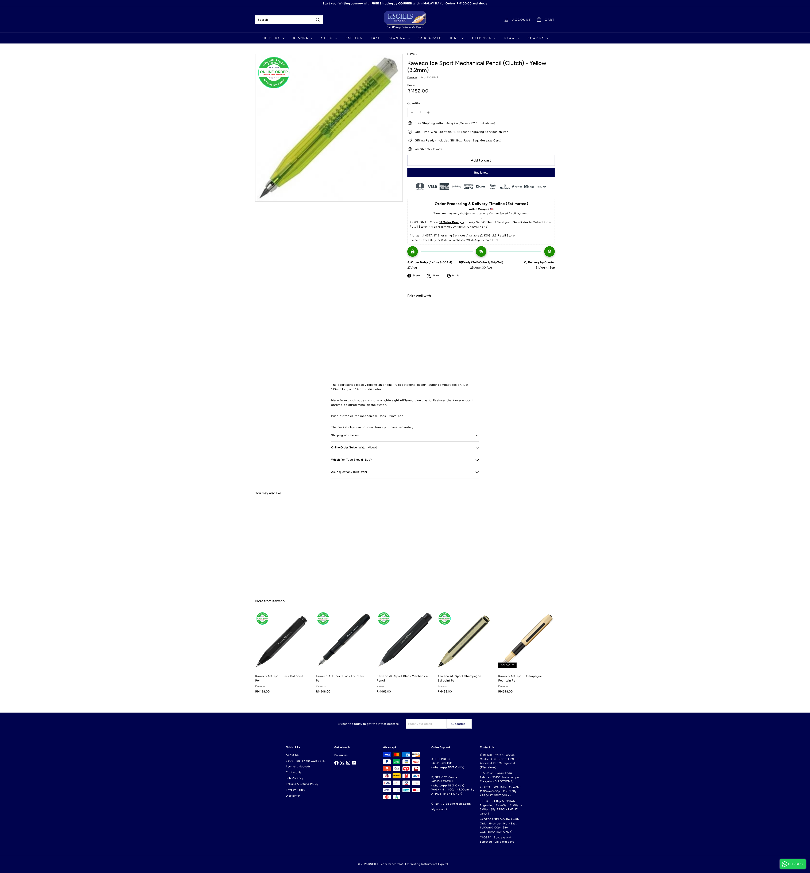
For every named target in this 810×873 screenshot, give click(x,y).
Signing (398, 38)
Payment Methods (298, 766)
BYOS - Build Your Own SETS (305, 760)
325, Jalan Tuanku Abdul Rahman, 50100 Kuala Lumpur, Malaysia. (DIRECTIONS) (500, 777)
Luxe (375, 38)
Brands (301, 38)
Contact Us (293, 772)
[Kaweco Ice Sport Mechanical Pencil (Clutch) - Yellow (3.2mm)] (481, 316)
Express (354, 38)
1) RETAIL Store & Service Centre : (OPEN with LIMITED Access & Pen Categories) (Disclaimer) (500, 761)
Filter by (271, 38)
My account (439, 809)
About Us (292, 754)
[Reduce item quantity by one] (412, 112)
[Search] (318, 19)
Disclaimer (293, 795)
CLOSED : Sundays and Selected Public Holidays (497, 839)
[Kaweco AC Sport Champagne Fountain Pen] (526, 654)
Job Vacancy (295, 778)
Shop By (536, 38)
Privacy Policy (295, 789)
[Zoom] (328, 127)
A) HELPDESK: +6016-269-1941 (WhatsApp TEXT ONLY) (447, 763)
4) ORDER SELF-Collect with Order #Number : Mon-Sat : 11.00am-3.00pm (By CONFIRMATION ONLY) (499, 825)
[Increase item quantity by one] (428, 112)
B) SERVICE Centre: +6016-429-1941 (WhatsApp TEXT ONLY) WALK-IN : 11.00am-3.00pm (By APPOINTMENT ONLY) (452, 785)
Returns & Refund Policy (302, 784)
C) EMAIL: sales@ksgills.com (451, 803)
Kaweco (278, 601)
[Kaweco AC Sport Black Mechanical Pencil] (405, 654)
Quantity (413, 103)
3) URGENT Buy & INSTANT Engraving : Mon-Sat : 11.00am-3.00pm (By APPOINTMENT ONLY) (501, 807)
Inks (455, 38)
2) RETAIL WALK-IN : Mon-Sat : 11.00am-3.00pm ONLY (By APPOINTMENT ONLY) (501, 791)
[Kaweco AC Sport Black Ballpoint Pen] (283, 654)
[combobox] (289, 19)
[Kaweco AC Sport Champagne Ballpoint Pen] (465, 654)
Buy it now (481, 172)
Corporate (429, 38)
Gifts (327, 38)
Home (411, 53)
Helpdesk (482, 38)
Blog (510, 38)
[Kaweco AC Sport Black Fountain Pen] (344, 654)
